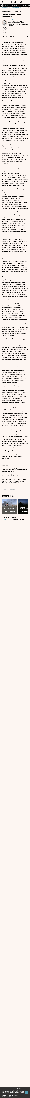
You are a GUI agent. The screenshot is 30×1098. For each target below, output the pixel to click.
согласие (6, 1092)
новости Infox (7, 496)
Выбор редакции (6, 7)
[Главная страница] (2, 2)
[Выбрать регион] (18, 2)
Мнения (9, 11)
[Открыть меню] (27, 2)
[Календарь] (11, 2)
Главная (4, 11)
